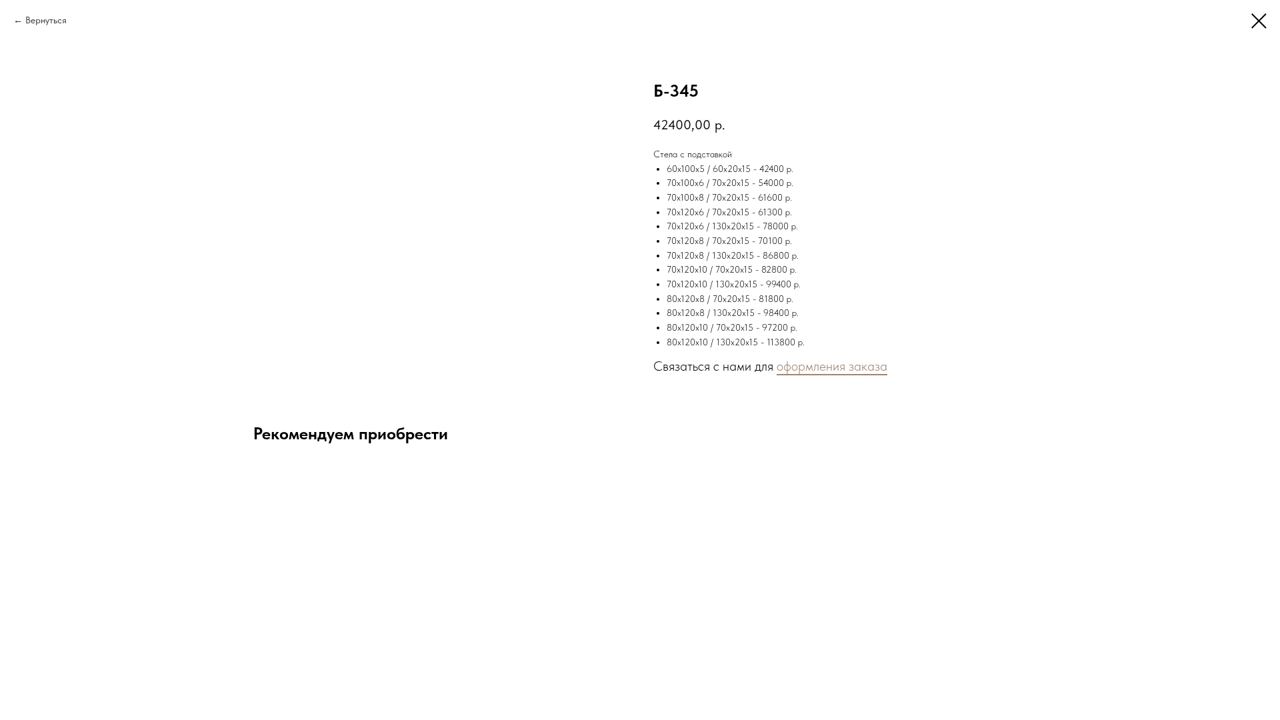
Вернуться (46, 20)
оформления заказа (832, 366)
